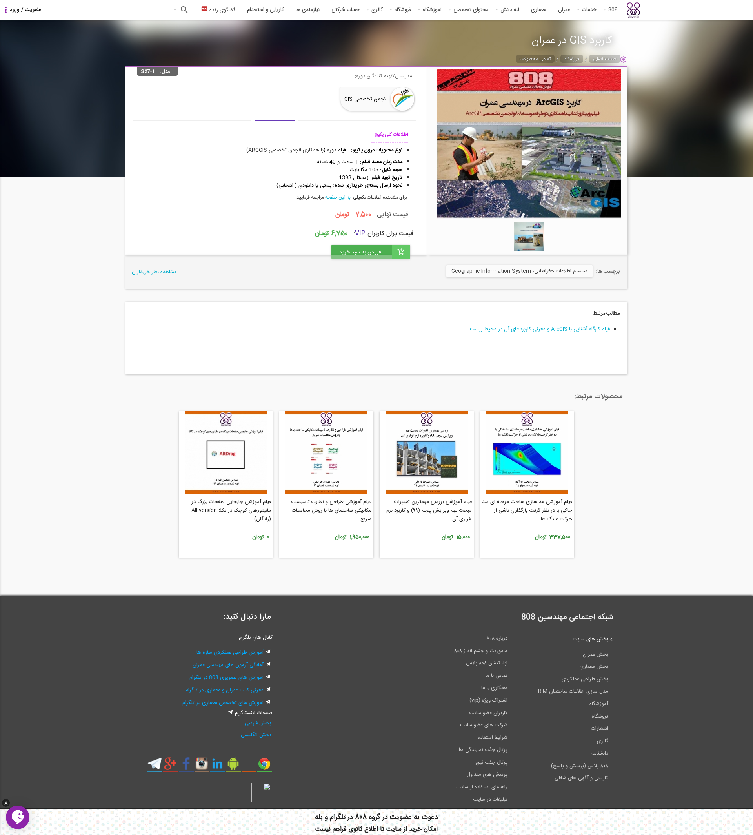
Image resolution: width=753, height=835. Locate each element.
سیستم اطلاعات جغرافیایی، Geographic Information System (519, 271)
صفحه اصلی (605, 59)
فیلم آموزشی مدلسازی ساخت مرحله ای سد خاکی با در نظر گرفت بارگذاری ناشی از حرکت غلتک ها (527, 510)
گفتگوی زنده (221, 10)
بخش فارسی (258, 723)
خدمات (589, 9)
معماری (538, 9)
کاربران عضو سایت (488, 713)
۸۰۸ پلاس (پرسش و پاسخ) (579, 766)
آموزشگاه (432, 9)
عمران (564, 9)
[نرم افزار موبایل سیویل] (233, 767)
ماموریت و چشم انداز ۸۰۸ (480, 651)
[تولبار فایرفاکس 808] (249, 767)
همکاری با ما (494, 688)
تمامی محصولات (535, 59)
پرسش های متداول (487, 774)
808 (613, 9)
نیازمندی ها (308, 9)
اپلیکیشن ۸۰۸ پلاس (486, 663)
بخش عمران (595, 654)
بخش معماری (594, 666)
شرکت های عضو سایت (483, 725)
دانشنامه (599, 753)
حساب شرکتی (345, 9)
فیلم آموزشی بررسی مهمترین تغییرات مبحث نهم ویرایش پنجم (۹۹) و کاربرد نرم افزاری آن (429, 510)
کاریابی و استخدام (265, 9)
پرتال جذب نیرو (491, 762)
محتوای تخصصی (471, 9)
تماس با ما (496, 675)
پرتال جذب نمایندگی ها (483, 750)
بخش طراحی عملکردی (585, 679)
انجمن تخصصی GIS (365, 99)
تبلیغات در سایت (490, 799)
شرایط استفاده (492, 737)
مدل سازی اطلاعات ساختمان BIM (573, 691)
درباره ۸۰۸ (497, 638)
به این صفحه (338, 197)
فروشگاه (403, 9)
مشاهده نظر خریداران (154, 272)
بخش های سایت (590, 639)
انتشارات (599, 728)
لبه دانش (509, 9)
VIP (360, 233)
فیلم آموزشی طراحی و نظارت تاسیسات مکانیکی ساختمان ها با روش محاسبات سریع (331, 510)
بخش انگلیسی (256, 735)
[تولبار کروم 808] (264, 767)
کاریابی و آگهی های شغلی (581, 778)
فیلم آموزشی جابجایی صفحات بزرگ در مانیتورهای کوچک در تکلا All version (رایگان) (231, 510)
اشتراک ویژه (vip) (488, 700)
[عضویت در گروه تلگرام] (154, 767)
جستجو (183, 10)
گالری (377, 9)
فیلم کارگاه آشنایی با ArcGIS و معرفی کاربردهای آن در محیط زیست (540, 329)
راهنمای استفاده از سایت (481, 787)
